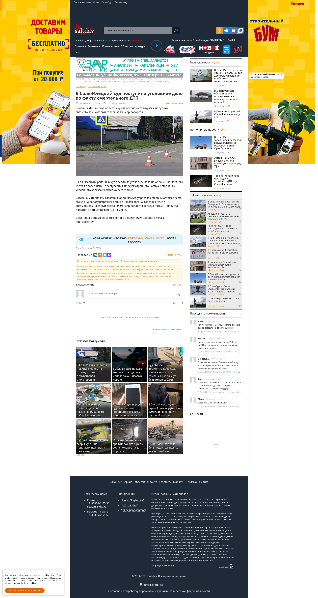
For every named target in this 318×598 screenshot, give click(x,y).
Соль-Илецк (121, 2)
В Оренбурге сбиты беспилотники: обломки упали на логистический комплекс (222, 289)
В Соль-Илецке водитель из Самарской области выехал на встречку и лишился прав (224, 204)
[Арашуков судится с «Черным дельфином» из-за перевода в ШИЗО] (198, 217)
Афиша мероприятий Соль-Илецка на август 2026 (227, 114)
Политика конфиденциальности (189, 591)
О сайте (152, 482)
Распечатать (174, 255)
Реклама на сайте (174, 103)
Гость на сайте (129, 505)
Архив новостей (134, 482)
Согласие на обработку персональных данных (138, 591)
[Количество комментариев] (236, 209)
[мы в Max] (240, 30)
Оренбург (107, 2)
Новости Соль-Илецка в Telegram (145, 237)
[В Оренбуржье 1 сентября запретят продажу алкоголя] (198, 254)
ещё (224, 368)
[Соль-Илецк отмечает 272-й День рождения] (198, 302)
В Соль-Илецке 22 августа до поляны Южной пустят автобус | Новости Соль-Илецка (237, 351)
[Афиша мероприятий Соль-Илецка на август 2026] (201, 116)
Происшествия (110, 46)
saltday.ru (197, 499)
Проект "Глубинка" (132, 500)
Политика (80, 46)
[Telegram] (105, 255)
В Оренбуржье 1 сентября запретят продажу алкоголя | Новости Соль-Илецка (235, 331)
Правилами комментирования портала (139, 261)
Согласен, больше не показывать (25, 590)
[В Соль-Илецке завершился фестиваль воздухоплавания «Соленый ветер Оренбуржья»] (201, 142)
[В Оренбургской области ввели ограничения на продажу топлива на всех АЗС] (201, 96)
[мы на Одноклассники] (219, 30)
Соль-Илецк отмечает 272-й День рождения (223, 300)
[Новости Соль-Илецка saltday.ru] (84, 34)
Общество (127, 46)
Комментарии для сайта (168, 329)
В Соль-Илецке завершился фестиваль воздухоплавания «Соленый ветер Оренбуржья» (228, 142)
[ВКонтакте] (95, 255)
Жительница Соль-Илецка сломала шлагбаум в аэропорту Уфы (227, 162)
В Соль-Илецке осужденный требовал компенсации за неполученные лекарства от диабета (224, 240)
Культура (140, 46)
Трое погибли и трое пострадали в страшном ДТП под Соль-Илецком (226, 180)
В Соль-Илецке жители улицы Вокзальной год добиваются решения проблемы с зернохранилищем (228, 75)
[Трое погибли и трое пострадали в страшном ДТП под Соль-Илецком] (201, 181)
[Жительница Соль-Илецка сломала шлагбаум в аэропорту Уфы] (201, 163)
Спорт (78, 52)
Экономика (94, 46)
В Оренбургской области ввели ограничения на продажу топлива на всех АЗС (226, 96)
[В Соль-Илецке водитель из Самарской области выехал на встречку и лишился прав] (198, 205)
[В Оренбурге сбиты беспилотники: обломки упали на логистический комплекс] (198, 290)
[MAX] (109, 255)
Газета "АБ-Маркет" (171, 482)
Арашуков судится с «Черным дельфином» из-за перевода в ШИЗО (223, 216)
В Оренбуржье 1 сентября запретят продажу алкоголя (223, 251)
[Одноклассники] (100, 255)
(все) (216, 62)
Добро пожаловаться (133, 510)
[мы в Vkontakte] (233, 30)
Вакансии (116, 482)
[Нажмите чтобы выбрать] (170, 50)
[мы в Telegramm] (226, 30)
